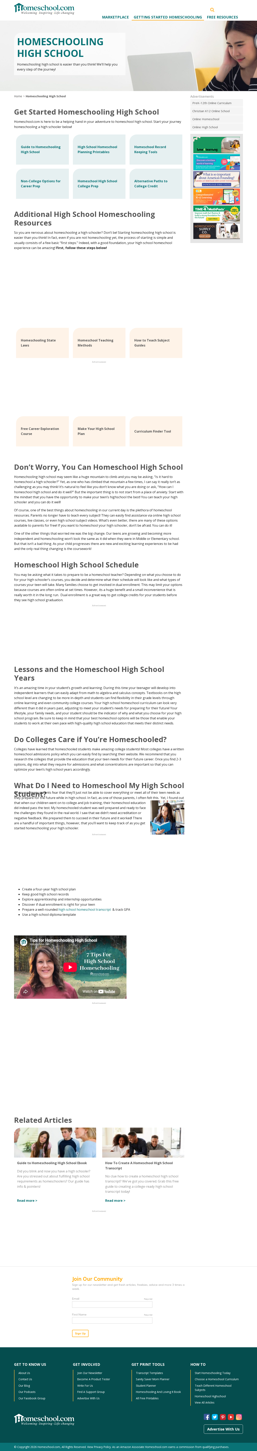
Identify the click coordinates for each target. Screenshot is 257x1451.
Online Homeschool (205, 119)
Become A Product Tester (93, 1379)
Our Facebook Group (31, 1398)
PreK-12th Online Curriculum (212, 103)
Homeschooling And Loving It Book (158, 1392)
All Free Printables (147, 1398)
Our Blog (24, 1385)
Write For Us (85, 1385)
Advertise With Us (88, 1398)
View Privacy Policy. (99, 1447)
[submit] (212, 9)
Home (18, 96)
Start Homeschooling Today (212, 1373)
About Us (24, 1373)
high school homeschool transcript (85, 909)
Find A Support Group (91, 1392)
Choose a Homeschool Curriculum (217, 1379)
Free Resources (222, 17)
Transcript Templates (149, 1373)
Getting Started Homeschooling (168, 17)
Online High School (205, 127)
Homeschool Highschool (210, 1396)
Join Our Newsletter (89, 1373)
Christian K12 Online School (211, 111)
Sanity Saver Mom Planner (152, 1379)
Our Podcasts (27, 1392)
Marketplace (115, 17)
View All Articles (204, 1402)
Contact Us (25, 1379)
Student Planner (146, 1385)
